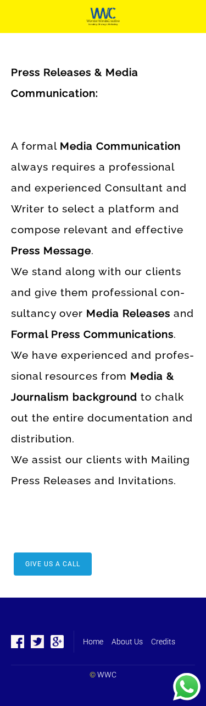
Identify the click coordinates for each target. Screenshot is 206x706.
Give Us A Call (52, 564)
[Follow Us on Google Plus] (57, 641)
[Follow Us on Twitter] (37, 641)
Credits (163, 641)
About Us (127, 641)
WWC (106, 674)
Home (93, 641)
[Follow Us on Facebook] (17, 641)
